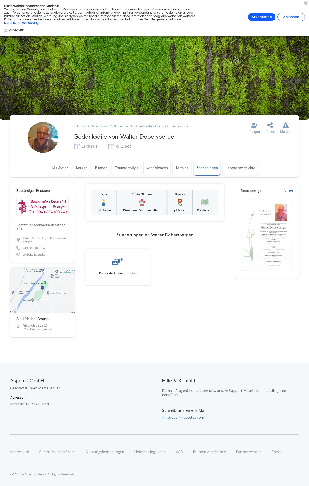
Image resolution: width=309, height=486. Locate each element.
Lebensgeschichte (240, 168)
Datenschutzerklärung (57, 452)
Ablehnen (291, 16)
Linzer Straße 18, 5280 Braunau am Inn (44, 240)
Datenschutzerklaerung (21, 23)
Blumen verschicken (209, 452)
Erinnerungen (207, 168)
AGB (179, 452)
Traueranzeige (127, 168)
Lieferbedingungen (150, 452)
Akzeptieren (262, 16)
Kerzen (81, 168)
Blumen (101, 168)
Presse (277, 452)
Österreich (80, 126)
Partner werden (248, 452)
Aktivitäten (59, 168)
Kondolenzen (157, 168)
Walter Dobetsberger (153, 126)
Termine (182, 168)
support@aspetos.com (185, 417)
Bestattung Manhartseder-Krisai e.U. (41, 227)
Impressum (19, 452)
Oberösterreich (101, 126)
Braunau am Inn (124, 126)
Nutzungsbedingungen (105, 452)
